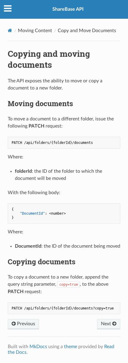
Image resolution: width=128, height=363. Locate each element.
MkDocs (38, 346)
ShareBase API (68, 9)
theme (70, 346)
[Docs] (10, 30)
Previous (25, 323)
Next (106, 323)
